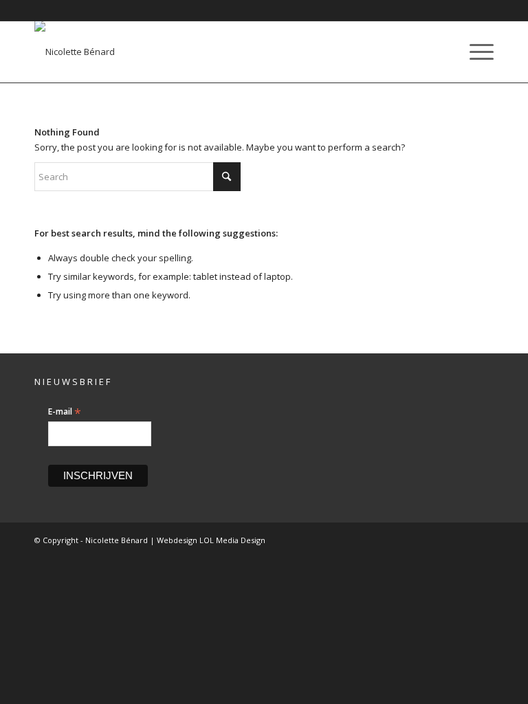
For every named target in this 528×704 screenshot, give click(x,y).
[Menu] (475, 51)
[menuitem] (475, 51)
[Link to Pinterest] (421, 539)
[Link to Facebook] (442, 539)
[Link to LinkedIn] (462, 539)
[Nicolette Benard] (74, 51)
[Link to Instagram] (400, 539)
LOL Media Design (232, 540)
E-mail (64, 412)
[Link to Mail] (483, 539)
